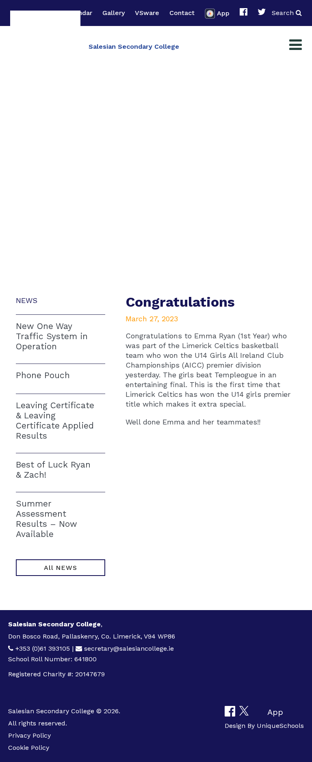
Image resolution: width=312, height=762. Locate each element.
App (223, 13)
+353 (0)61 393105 (42, 648)
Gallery (113, 13)
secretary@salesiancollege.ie (129, 648)
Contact (182, 13)
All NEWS (60, 568)
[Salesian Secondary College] (45, 46)
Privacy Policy (29, 735)
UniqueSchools (280, 726)
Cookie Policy (28, 747)
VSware (147, 13)
